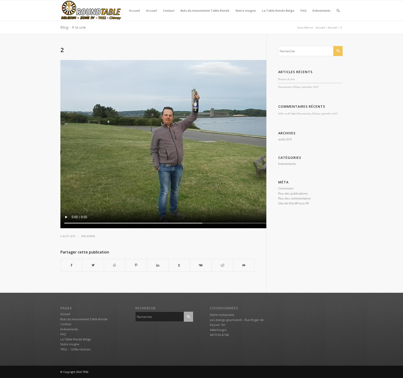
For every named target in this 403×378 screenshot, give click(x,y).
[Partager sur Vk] (200, 265)
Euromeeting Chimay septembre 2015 (298, 87)
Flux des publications (293, 193)
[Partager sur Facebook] (71, 265)
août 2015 (285, 139)
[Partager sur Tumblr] (179, 265)
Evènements (321, 10)
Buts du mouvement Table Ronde (205, 10)
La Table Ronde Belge (278, 10)
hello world (284, 113)
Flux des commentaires (294, 198)
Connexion (286, 188)
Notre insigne (246, 10)
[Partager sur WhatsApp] (114, 265)
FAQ (303, 10)
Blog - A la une (73, 27)
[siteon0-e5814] (90, 10)
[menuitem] (338, 10)
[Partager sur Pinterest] (136, 265)
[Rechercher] (338, 10)
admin (91, 236)
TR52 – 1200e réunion (75, 349)
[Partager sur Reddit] (222, 265)
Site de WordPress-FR (293, 203)
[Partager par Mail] (243, 265)
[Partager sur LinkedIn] (157, 265)
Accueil (134, 10)
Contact (168, 10)
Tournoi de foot (286, 79)
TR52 (85, 372)
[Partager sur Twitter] (93, 265)
